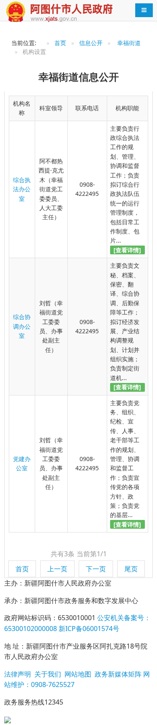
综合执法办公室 (22, 189)
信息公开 (91, 43)
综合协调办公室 (22, 326)
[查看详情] (127, 250)
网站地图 (77, 674)
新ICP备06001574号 (88, 628)
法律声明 (17, 674)
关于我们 (47, 674)
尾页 (131, 568)
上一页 (57, 568)
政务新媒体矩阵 (117, 674)
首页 (60, 43)
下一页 (96, 568)
